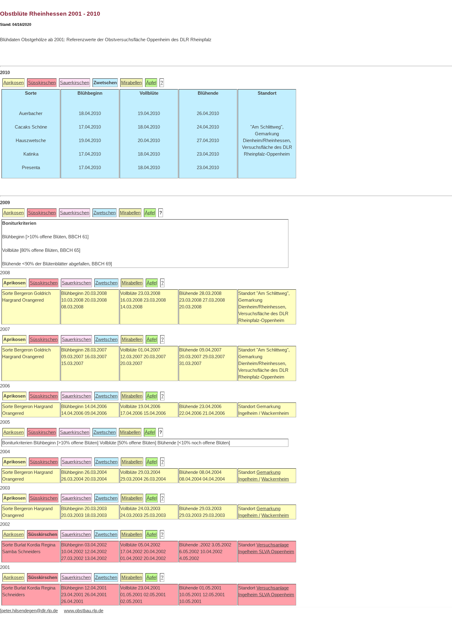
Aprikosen (13, 82)
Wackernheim (275, 479)
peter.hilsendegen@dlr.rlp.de (29, 610)
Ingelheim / (249, 479)
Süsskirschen (42, 82)
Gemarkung (268, 472)
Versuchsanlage (272, 544)
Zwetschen (104, 212)
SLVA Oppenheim (276, 551)
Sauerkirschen (74, 82)
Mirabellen (131, 82)
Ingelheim (248, 551)
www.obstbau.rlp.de (83, 610)
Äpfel (151, 82)
